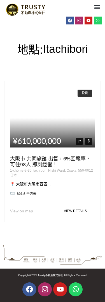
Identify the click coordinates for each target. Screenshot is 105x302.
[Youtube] (88, 20)
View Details (75, 211)
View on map (21, 211)
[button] (97, 7)
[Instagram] (79, 20)
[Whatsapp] (98, 20)
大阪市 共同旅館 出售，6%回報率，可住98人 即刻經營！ (50, 162)
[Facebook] (70, 20)
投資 (85, 93)
